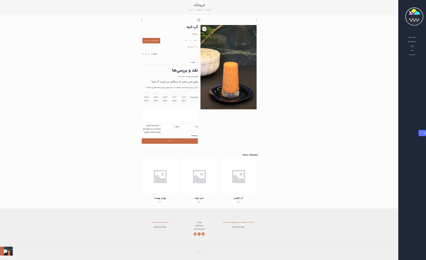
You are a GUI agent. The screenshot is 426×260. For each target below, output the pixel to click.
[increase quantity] (195, 40)
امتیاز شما (194, 97)
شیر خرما (199, 198)
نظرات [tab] (192, 62)
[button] (204, 29)
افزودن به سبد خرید (151, 40)
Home (209, 10)
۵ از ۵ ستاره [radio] (146, 99)
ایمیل (176, 126)
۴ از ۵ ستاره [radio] (156, 99)
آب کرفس (238, 198)
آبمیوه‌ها (200, 10)
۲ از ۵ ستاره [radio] (175, 99)
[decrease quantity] (186, 40)
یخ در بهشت (160, 198)
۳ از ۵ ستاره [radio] (165, 99)
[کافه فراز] (412, 18)
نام (196, 126)
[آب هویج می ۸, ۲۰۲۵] (6, 251)
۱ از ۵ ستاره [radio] (184, 99)
